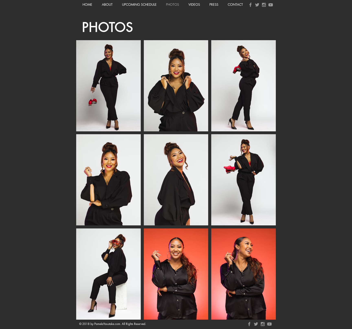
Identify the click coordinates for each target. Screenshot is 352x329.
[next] (268, 182)
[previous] (83, 182)
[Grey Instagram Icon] (264, 5)
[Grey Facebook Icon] (250, 5)
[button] (108, 85)
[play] (267, 316)
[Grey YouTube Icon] (270, 5)
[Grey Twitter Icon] (257, 5)
